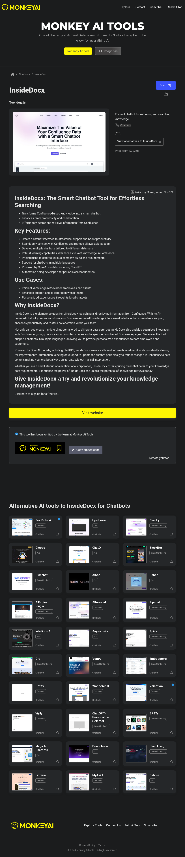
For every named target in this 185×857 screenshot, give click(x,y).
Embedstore (158, 658)
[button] (125, 7)
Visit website (92, 413)
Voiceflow (156, 686)
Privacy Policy (87, 845)
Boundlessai (100, 746)
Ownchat (41, 575)
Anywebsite (100, 631)
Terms (102, 845)
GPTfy (153, 713)
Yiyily (38, 713)
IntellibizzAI (43, 631)
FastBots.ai (43, 520)
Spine (153, 631)
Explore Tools (93, 825)
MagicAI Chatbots (41, 748)
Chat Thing (156, 746)
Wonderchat (100, 686)
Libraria (40, 775)
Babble (154, 775)
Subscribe (150, 825)
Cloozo (40, 547)
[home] (21, 7)
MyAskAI (98, 775)
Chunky (154, 520)
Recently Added (78, 51)
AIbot (96, 575)
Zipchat (154, 602)
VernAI (97, 658)
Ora (37, 658)
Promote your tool (158, 458)
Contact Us (113, 825)
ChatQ (96, 547)
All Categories (108, 51)
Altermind (99, 602)
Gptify (39, 686)
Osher (153, 575)
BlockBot (155, 547)
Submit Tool (132, 825)
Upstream (99, 520)
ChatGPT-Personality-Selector (100, 717)
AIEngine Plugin (41, 604)
